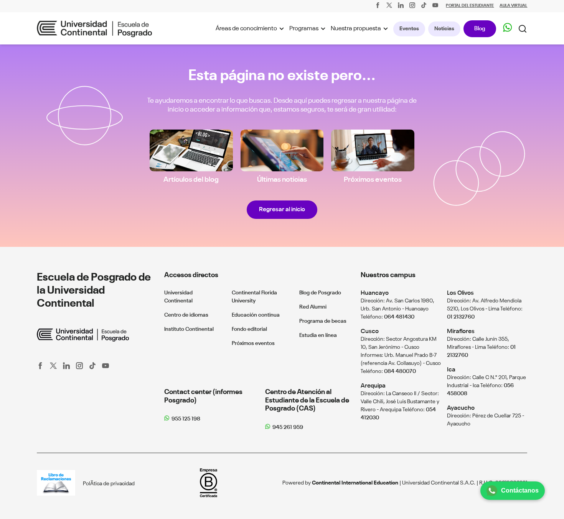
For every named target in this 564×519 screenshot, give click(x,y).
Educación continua (256, 315)
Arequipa (373, 386)
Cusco (370, 331)
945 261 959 (287, 427)
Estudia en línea (318, 335)
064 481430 (399, 317)
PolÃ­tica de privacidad (109, 483)
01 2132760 (461, 317)
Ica (451, 369)
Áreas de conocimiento (246, 29)
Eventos (409, 28)
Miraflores (461, 331)
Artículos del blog (191, 179)
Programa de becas (322, 321)
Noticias (444, 28)
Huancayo (375, 293)
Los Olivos (460, 293)
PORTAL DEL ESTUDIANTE (470, 6)
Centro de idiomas (186, 315)
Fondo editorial (249, 329)
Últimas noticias (282, 179)
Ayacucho (461, 408)
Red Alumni (313, 307)
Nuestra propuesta (356, 29)
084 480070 (400, 371)
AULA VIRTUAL (513, 6)
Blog (479, 28)
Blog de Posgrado (320, 293)
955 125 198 (186, 419)
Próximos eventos (373, 179)
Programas (303, 29)
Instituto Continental (189, 329)
